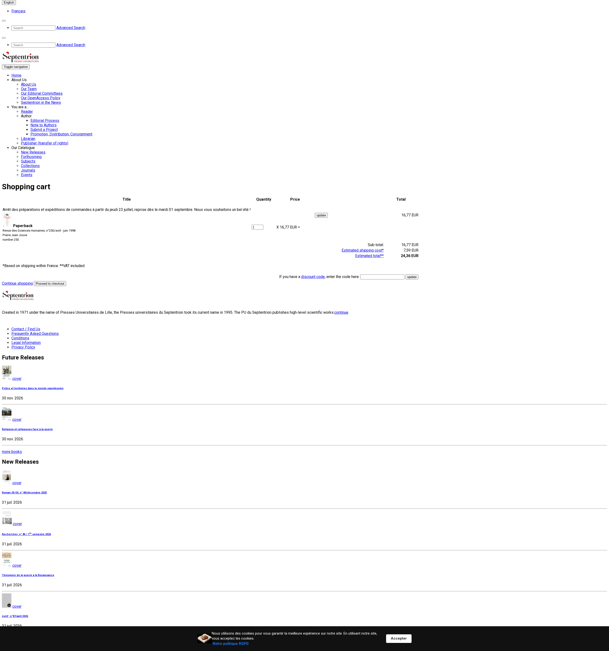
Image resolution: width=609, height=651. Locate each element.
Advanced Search (70, 27)
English (9, 2)
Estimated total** (369, 255)
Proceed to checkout (50, 283)
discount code (313, 276)
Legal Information (26, 342)
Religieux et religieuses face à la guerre (27, 429)
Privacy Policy (23, 347)
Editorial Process (44, 120)
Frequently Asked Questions (35, 333)
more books (12, 451)
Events (26, 175)
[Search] (4, 20)
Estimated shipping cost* (363, 250)
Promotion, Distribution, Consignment (61, 134)
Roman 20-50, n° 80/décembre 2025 (24, 492)
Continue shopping (17, 283)
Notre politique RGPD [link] (231, 643)
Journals (28, 170)
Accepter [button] (399, 638)
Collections (30, 166)
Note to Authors (43, 125)
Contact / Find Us (25, 329)
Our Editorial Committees (42, 93)
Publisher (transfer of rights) (44, 143)
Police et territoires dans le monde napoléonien (33, 388)
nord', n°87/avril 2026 (15, 616)
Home (16, 75)
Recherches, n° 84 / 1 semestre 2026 (26, 534)
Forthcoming (31, 156)
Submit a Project (44, 129)
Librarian (28, 138)
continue (341, 312)
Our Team (29, 89)
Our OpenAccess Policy (40, 98)
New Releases (33, 152)
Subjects (28, 161)
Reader (27, 111)
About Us (28, 84)
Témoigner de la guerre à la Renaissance (28, 575)
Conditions (20, 338)
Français (18, 11)
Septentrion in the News (41, 102)
